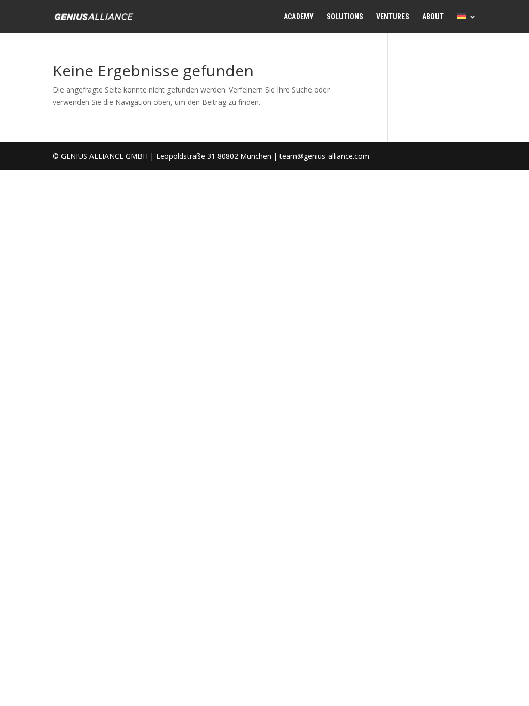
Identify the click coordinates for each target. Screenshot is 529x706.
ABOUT (433, 17)
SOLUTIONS (344, 17)
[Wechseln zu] (466, 23)
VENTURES (392, 17)
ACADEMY (299, 17)
